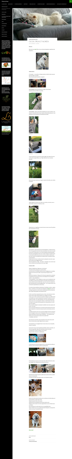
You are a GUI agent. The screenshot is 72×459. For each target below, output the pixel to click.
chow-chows (4, 12)
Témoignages (4, 19)
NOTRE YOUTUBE (4, 34)
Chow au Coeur (5, 1)
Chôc (38, 43)
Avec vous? (31, 429)
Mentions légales (4, 6)
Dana (32, 437)
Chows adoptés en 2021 (33, 39)
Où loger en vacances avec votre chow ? (6, 17)
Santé (3, 21)
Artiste (3, 27)
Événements (4, 14)
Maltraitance (4, 25)
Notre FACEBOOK (4, 36)
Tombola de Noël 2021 (33, 441)
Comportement (4, 23)
